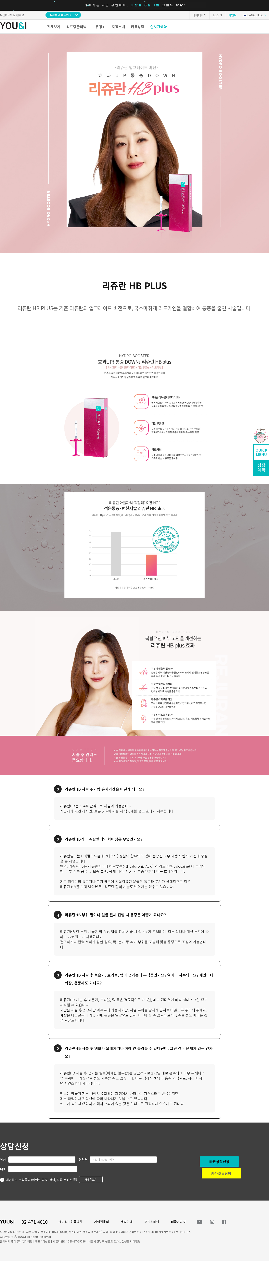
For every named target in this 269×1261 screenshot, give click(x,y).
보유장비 (99, 26)
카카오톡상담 (221, 1173)
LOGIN (217, 15)
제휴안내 (127, 1221)
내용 (3, 1168)
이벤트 (232, 15)
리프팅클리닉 (76, 26)
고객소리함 (151, 1221)
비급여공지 (178, 1221)
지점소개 (118, 26)
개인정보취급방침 (70, 1221)
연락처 (83, 1159)
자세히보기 (90, 1179)
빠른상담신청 (219, 1161)
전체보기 (53, 26)
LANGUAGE (255, 15)
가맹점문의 (101, 1221)
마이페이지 (199, 15)
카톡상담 (137, 26)
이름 (3, 1159)
